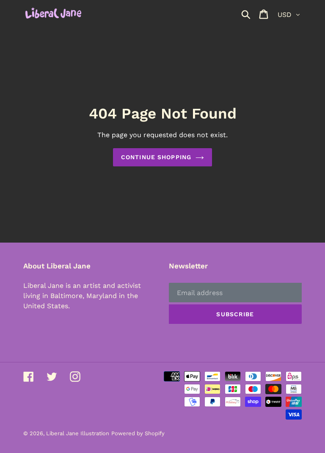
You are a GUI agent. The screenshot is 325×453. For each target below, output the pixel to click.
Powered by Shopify (138, 433)
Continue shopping (156, 157)
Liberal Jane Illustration (77, 433)
